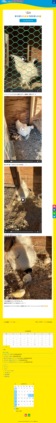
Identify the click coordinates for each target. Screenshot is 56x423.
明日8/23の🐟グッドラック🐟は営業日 (13, 358)
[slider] (21, 161)
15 (42, 340)
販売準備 (7, 374)
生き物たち (7, 372)
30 (49, 344)
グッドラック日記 (9, 370)
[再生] (6, 91)
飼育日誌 (7, 376)
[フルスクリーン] (40, 91)
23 (49, 342)
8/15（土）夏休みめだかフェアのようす (14, 362)
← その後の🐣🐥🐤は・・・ (11, 322)
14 (34, 340)
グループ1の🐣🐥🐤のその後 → (44, 322)
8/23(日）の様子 (8, 356)
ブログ (5, 369)
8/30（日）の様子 (8, 354)
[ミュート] (37, 91)
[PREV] (15, 384)
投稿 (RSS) (36, 421)
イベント (6, 367)
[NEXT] (32, 384)
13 (27, 340)
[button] (23, 59)
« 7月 (4, 349)
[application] (23, 59)
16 (49, 340)
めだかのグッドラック (29, 421)
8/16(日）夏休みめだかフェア (11, 360)
